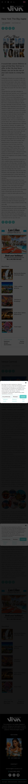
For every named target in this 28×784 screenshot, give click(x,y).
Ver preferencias (6, 396)
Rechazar (15, 396)
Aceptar (23, 396)
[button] (26, 383)
